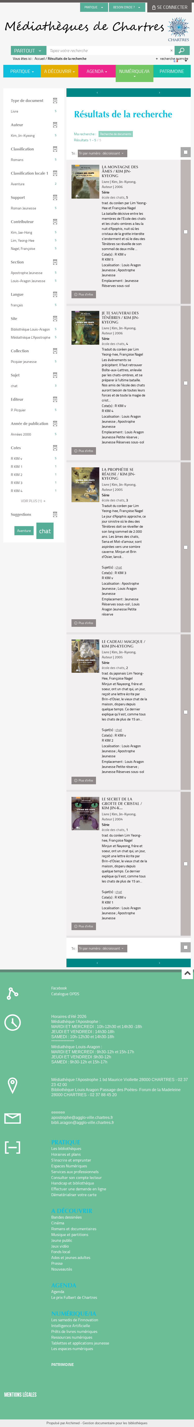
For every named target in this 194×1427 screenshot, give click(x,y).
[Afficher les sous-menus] (102, 7)
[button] (33, 111)
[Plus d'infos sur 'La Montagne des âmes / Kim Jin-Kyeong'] (85, 182)
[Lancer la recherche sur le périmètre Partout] (182, 50)
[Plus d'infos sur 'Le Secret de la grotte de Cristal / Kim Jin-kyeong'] (85, 813)
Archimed (73, 1423)
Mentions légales (20, 1394)
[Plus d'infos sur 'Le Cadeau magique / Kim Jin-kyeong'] (85, 656)
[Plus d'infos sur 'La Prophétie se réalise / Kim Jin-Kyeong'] (85, 484)
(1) (32, 500)
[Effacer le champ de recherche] (172, 50)
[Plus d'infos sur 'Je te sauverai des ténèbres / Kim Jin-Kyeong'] (85, 328)
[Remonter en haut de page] (187, 973)
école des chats (113, 197)
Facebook (59, 988)
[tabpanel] (97, 528)
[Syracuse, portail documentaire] (97, 29)
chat (118, 567)
